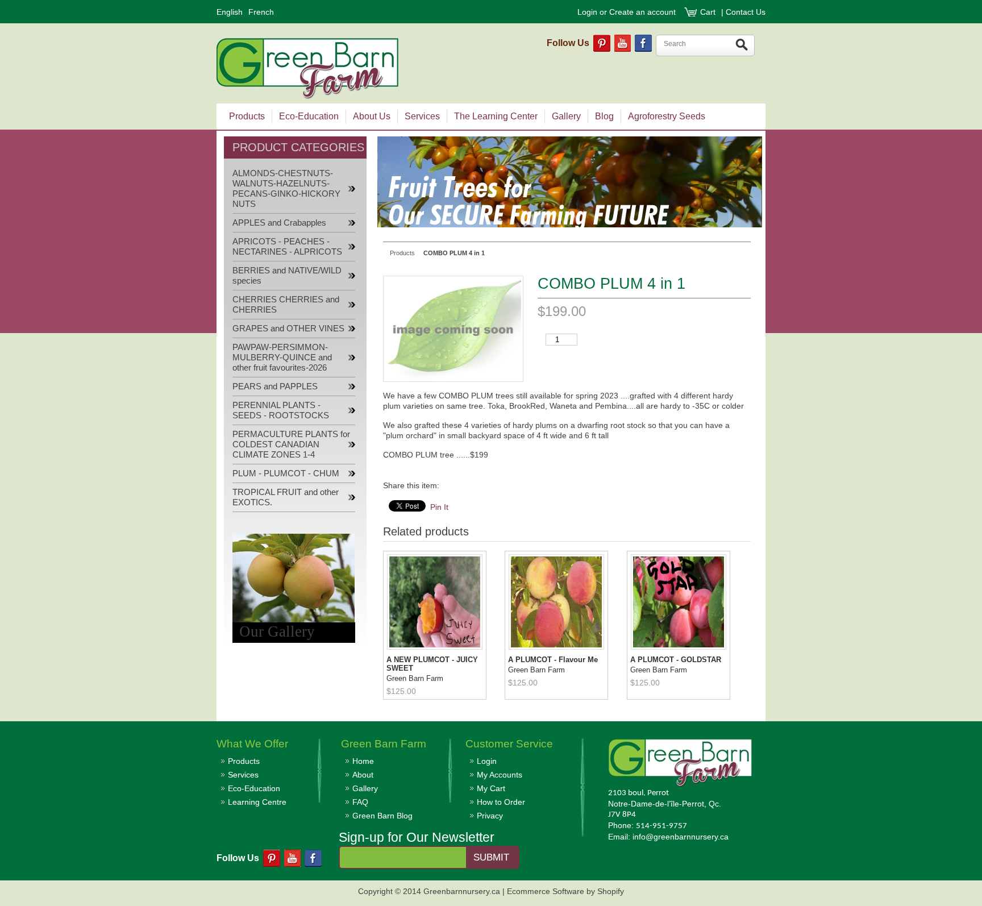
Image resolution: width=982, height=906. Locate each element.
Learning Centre (257, 802)
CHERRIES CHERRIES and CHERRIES (285, 304)
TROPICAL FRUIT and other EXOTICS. (285, 497)
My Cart (491, 788)
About (362, 774)
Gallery (365, 788)
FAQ (360, 802)
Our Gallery (277, 631)
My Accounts (499, 774)
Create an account (642, 11)
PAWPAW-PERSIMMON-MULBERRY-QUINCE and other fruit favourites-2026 (282, 357)
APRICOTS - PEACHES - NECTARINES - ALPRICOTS (287, 246)
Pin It (439, 507)
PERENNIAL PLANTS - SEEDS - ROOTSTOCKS (280, 410)
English (230, 11)
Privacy (490, 815)
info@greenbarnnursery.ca (681, 836)
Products (244, 761)
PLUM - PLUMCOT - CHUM (285, 473)
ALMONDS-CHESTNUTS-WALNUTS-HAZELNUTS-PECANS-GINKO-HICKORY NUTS (286, 189)
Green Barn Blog (382, 815)
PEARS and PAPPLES (275, 386)
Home (363, 761)
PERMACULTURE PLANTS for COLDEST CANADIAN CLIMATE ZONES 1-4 (291, 444)
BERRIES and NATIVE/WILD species (287, 275)
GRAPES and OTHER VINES (288, 328)
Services (243, 774)
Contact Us (745, 11)
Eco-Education (254, 788)
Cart (709, 11)
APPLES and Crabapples (279, 222)
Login (587, 11)
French (261, 11)
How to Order (501, 802)
